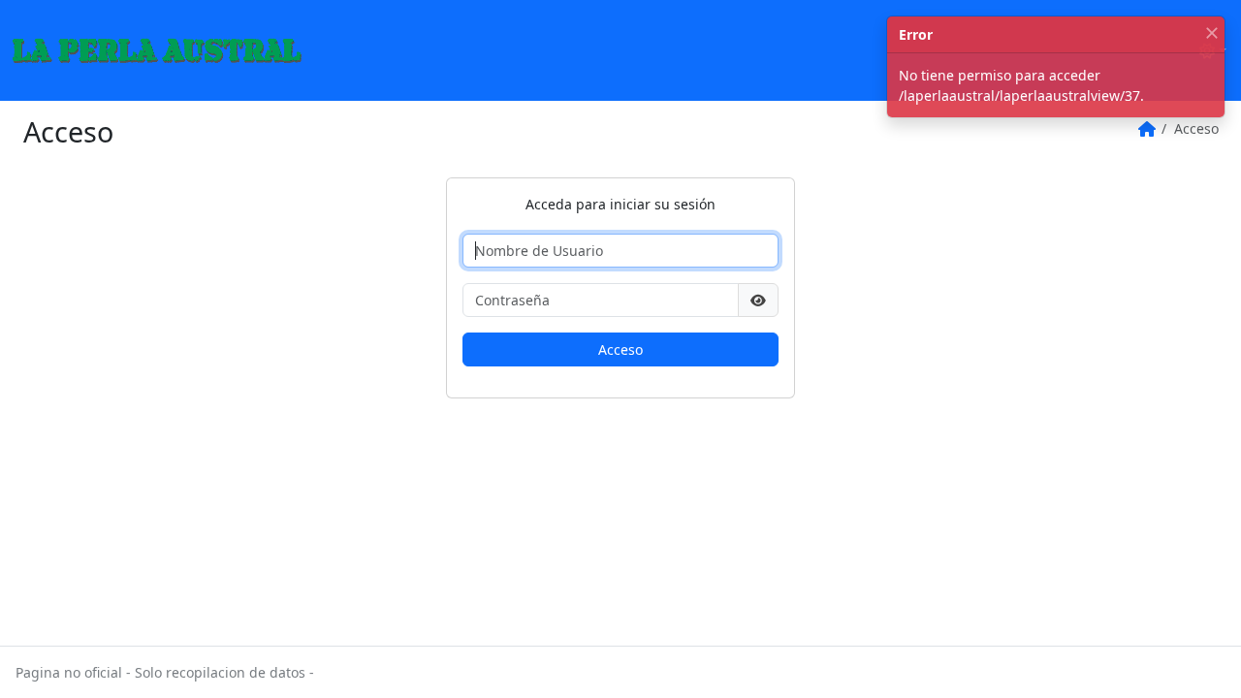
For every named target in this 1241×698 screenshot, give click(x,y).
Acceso (620, 349)
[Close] (1212, 33)
